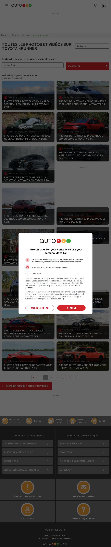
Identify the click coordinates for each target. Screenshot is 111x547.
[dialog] (55, 273)
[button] (55, 274)
